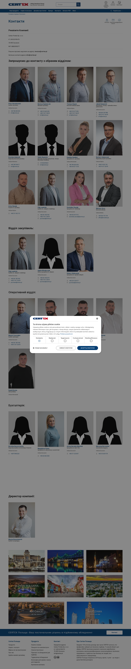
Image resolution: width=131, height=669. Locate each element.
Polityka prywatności (66, 334)
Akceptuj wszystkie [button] (88, 348)
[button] (40, 348)
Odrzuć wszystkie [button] (66, 348)
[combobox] (97, 318)
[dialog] (65, 334)
